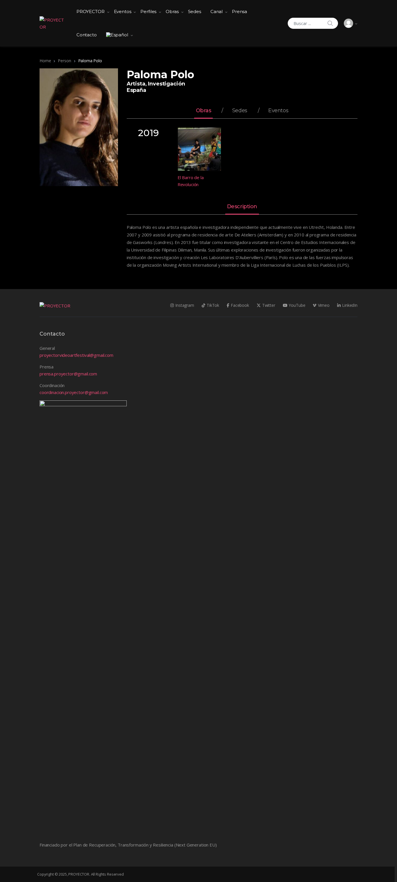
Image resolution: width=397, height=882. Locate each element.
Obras (172, 11)
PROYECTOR (90, 11)
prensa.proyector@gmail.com (68, 374)
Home (45, 60)
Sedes (194, 11)
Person (64, 60)
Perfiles (148, 11)
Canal (216, 11)
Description (242, 207)
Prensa (239, 11)
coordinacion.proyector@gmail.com (74, 392)
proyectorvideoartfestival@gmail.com (76, 355)
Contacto (86, 35)
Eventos (122, 11)
